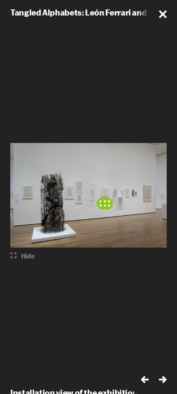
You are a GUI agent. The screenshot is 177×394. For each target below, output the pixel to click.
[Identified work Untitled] (107, 203)
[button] (162, 14)
